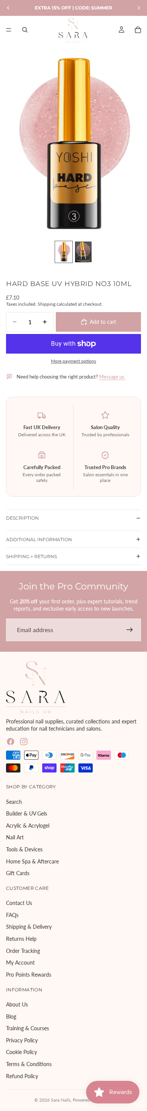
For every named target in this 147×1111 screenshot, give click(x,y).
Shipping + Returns (31, 556)
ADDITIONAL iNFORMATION (39, 539)
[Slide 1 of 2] (63, 252)
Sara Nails (60, 1100)
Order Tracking (23, 951)
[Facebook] (10, 741)
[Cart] (138, 30)
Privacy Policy (22, 1040)
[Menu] (8, 29)
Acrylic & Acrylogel (27, 825)
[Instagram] (23, 741)
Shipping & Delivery (29, 926)
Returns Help (21, 939)
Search (14, 801)
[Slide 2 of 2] (83, 252)
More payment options (73, 360)
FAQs (12, 915)
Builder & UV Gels (26, 813)
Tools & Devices (24, 849)
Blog (11, 1016)
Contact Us (19, 903)
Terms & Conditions (29, 1064)
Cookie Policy (21, 1052)
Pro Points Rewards (28, 974)
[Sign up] (130, 630)
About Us (17, 1004)
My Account (20, 962)
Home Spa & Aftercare (32, 861)
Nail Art (15, 837)
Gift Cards (17, 873)
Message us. (112, 377)
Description (22, 518)
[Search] (25, 30)
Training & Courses (27, 1028)
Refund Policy (22, 1076)
